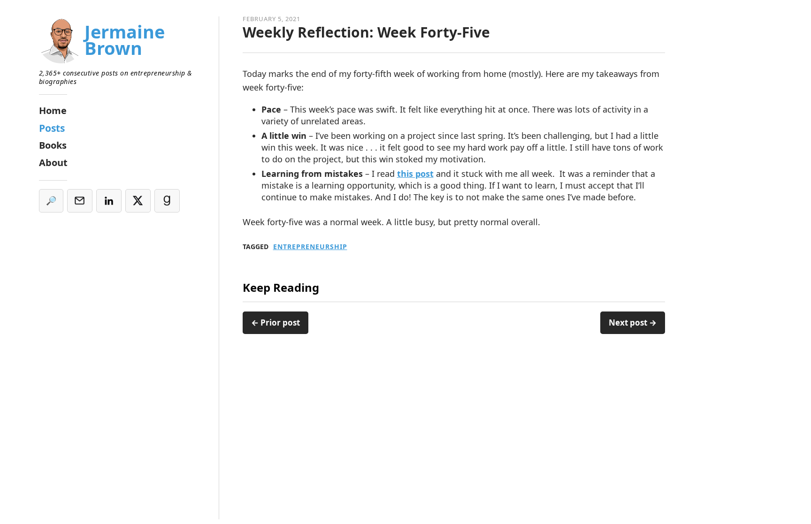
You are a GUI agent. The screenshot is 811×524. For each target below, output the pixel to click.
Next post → (633, 322)
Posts (52, 128)
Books (53, 145)
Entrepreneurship (310, 247)
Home (53, 110)
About (53, 162)
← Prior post (275, 322)
